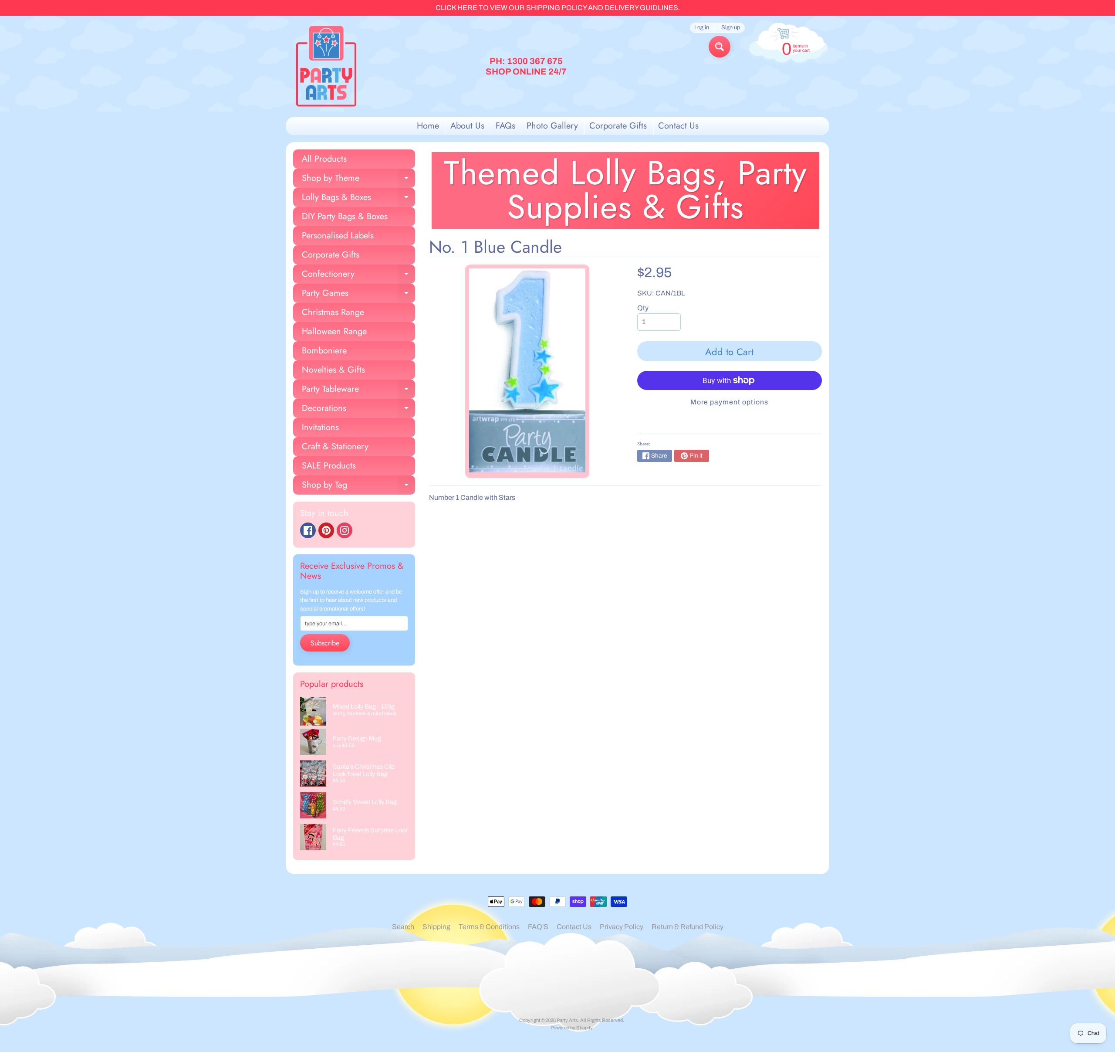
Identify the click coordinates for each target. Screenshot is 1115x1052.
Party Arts (567, 1020)
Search (403, 926)
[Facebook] (308, 530)
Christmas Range (333, 312)
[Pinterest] (326, 530)
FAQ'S (538, 926)
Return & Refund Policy (687, 926)
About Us (467, 125)
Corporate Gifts (618, 125)
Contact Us (678, 125)
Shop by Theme (358, 180)
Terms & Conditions (489, 926)
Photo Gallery (552, 125)
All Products (324, 159)
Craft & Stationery (335, 446)
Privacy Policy (621, 926)
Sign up (730, 28)
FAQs (505, 125)
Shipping (436, 926)
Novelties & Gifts (333, 369)
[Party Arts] (326, 66)
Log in (701, 28)
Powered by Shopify (572, 1027)
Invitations (320, 427)
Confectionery (358, 276)
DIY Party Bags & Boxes (345, 216)
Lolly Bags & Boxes (358, 199)
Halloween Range (334, 331)
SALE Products (329, 465)
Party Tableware (358, 391)
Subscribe (325, 643)
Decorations (358, 410)
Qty (643, 308)
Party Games (358, 295)
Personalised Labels (338, 235)
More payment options (729, 402)
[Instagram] (344, 530)
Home (428, 125)
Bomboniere (324, 350)
